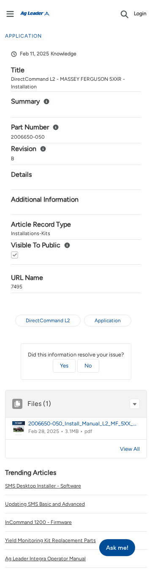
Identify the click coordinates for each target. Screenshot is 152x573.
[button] (135, 404)
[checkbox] (14, 254)
